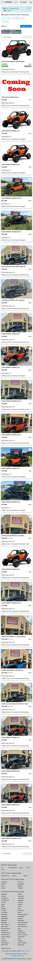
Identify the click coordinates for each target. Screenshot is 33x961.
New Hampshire (23, 922)
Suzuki (3, 888)
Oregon (20, 930)
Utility (25, 876)
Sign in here (25, 951)
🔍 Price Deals (19, 18)
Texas (3, 939)
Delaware (21, 900)
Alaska (20, 894)
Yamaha (20, 888)
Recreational (13, 867)
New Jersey (5, 924)
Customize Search (26, 26)
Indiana (3, 908)
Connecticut (5, 900)
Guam (3, 904)
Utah (19, 939)
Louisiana (4, 912)
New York (4, 926)
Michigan (4, 916)
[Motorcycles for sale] (14, 2)
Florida (3, 902)
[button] (3, 186)
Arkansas (21, 896)
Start (29, 8)
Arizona (3, 896)
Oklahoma (4, 930)
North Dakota (5, 928)
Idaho (3, 906)
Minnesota (21, 916)
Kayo (2, 886)
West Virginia (22, 943)
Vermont (4, 941)
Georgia (20, 902)
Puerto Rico (21, 932)
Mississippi (4, 918)
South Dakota (5, 936)
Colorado (21, 898)
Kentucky (21, 910)
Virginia (20, 941)
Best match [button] (27, 37)
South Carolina (22, 934)
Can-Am (20, 882)
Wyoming (21, 945)
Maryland (4, 914)
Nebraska (21, 920)
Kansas (3, 910)
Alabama (4, 894)
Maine (20, 912)
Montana (4, 920)
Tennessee (21, 936)
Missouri (20, 918)
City (3, 18)
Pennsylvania (5, 932)
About (29, 958)
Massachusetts (22, 914)
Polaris (20, 886)
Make (9, 18)
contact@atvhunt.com (16, 956)
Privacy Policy (21, 958)
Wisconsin (4, 945)
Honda (3, 884)
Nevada (3, 922)
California (4, 898)
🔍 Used (5, 21)
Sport (21, 867)
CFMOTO (4, 882)
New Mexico (22, 924)
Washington (5, 943)
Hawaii (20, 904)
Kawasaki (21, 884)
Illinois (20, 906)
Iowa (19, 908)
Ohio (19, 928)
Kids (28, 867)
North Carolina (22, 926)
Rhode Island (5, 934)
